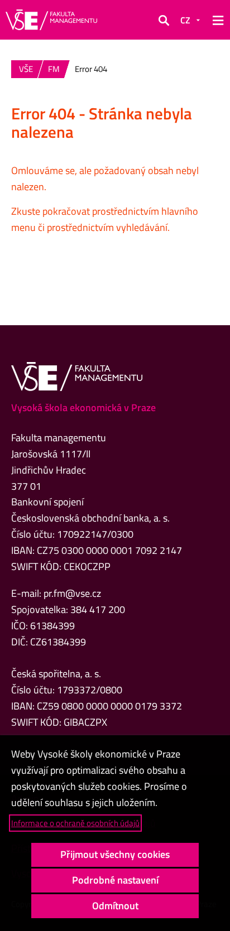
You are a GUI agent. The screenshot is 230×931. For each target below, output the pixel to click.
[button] (163, 20)
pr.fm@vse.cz (72, 593)
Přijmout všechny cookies (115, 854)
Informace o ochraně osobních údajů (75, 823)
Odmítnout (115, 905)
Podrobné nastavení (115, 879)
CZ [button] (185, 20)
